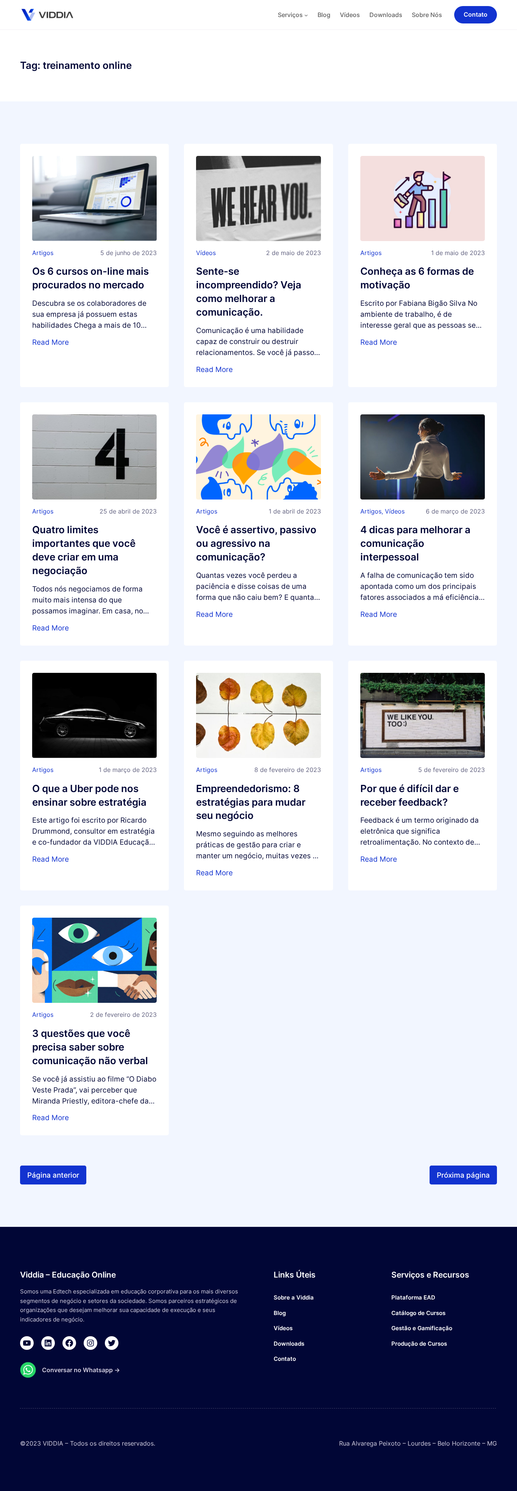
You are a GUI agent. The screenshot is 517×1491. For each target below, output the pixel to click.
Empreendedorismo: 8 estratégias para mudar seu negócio (250, 802)
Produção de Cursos (419, 1343)
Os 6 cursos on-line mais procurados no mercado (90, 278)
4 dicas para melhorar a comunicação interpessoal (415, 543)
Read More (50, 342)
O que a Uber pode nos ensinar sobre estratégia (89, 795)
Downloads (289, 1343)
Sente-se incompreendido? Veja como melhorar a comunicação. (248, 291)
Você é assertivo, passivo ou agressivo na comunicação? (256, 543)
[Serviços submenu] (306, 15)
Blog (280, 1313)
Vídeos (206, 253)
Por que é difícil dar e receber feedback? (409, 795)
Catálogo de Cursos (418, 1313)
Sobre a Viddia (294, 1297)
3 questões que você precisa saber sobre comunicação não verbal (90, 1046)
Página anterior (53, 1175)
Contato (285, 1358)
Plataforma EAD (413, 1297)
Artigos (42, 253)
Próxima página (463, 1175)
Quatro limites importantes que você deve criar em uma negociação (83, 550)
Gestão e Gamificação (421, 1328)
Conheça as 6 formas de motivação (417, 278)
